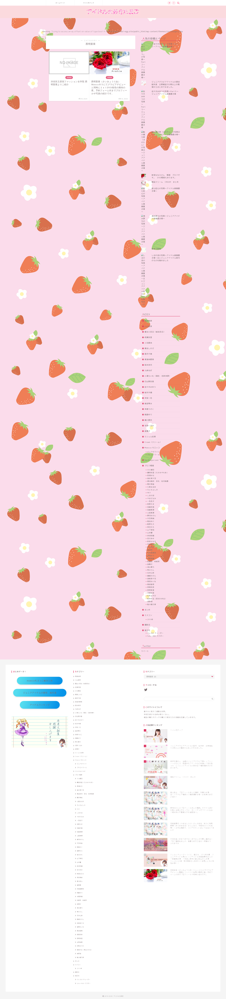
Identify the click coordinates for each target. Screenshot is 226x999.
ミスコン (148, 615)
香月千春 (148, 354)
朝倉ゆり (148, 414)
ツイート (145, 651)
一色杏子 (150, 501)
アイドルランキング (40, 704)
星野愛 (150, 550)
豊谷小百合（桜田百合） (155, 332)
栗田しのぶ (149, 348)
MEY (149, 493)
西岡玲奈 (150, 587)
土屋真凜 (150, 513)
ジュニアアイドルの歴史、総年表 (40, 692)
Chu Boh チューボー (155, 633)
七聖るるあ (151, 487)
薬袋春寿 (150, 584)
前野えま (150, 504)
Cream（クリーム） (153, 442)
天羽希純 (150, 518)
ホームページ (60, 3)
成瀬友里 (148, 337)
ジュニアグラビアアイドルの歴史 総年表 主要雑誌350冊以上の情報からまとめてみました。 (167, 84)
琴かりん (150, 570)
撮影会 (147, 625)
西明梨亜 (150, 590)
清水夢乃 (150, 567)
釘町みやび (151, 596)
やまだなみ (151, 498)
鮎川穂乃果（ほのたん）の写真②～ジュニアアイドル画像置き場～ (166, 133)
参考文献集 (156, 249)
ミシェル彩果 (150, 436)
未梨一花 (148, 398)
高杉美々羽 (151, 478)
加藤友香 (150, 507)
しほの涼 (150, 495)
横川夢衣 (148, 420)
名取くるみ (149, 425)
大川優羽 (150, 470)
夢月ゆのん (151, 515)
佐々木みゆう (150, 387)
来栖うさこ (149, 409)
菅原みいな (151, 581)
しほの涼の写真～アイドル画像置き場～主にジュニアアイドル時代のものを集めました (166, 258)
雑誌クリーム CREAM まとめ (165, 182)
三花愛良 (148, 343)
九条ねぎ (148, 370)
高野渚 (150, 601)
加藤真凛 (150, 510)
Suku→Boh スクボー (155, 636)
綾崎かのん (151, 576)
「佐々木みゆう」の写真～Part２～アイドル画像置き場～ (165, 45)
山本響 (150, 533)
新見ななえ (151, 541)
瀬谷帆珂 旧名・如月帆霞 (157, 481)
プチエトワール (153, 454)
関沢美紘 (150, 484)
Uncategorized (151, 460)
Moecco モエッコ (152, 447)
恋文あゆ (150, 538)
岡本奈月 (148, 365)
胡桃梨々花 (151, 578)
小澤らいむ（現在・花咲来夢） (158, 376)
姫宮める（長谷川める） (157, 598)
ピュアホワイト (153, 452)
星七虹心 (150, 547)
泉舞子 (147, 431)
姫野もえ (150, 524)
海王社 (147, 630)
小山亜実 (148, 326)
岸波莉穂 (150, 535)
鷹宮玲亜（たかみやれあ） (157, 472)
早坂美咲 (150, 544)
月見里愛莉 (151, 553)
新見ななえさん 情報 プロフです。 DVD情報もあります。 (166, 176)
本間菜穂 (150, 558)
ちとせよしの (152, 490)
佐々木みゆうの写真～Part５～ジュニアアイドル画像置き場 (165, 92)
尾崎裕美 (148, 321)
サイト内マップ (88, 3)
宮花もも (150, 527)
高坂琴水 (148, 403)
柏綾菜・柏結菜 (153, 561)
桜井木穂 (148, 392)
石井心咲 (150, 573)
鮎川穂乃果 (151, 604)
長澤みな (150, 475)
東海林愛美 (149, 359)
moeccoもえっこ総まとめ (40, 680)
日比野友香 (149, 381)
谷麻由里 (150, 593)
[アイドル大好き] (113, 15)
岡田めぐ (150, 521)
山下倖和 (150, 530)
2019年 (150, 619)
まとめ (147, 610)
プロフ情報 (149, 465)
